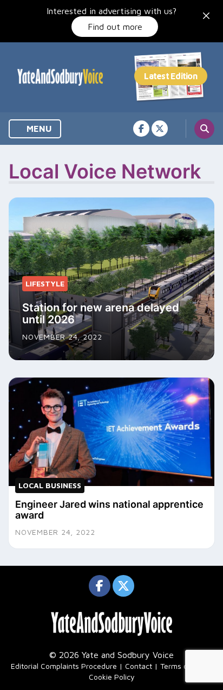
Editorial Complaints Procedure (64, 665)
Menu (38, 128)
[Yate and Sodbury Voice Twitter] (160, 128)
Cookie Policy (112, 676)
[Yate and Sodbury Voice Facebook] (141, 128)
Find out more (115, 26)
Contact (138, 665)
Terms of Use (183, 665)
